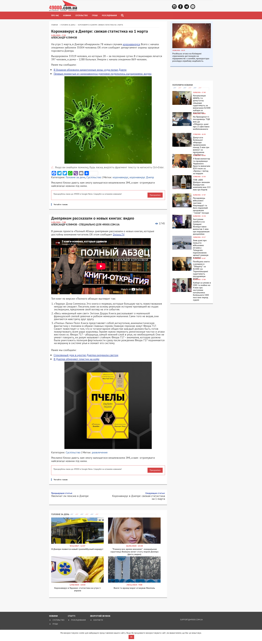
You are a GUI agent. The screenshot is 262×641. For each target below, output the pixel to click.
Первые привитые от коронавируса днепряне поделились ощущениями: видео (102, 73)
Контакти (98, 620)
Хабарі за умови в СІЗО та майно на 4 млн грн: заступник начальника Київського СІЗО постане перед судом (202, 291)
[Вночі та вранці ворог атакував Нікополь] (134, 582)
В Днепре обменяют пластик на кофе (76, 359)
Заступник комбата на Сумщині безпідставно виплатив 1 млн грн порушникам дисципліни (201, 226)
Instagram (174, 6)
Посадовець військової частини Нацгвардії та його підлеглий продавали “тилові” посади (201, 205)
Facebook (180, 6)
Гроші (95, 15)
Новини (67, 15)
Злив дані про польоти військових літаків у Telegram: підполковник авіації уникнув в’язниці (200, 249)
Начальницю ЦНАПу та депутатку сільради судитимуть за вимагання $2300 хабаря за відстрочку (201, 104)
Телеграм (186, 6)
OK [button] (131, 637)
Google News (192, 6)
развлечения (99, 452)
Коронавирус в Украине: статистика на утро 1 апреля (77, 589)
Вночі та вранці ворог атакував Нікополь (134, 588)
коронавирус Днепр (141, 177)
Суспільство (81, 15)
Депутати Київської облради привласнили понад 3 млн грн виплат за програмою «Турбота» (201, 146)
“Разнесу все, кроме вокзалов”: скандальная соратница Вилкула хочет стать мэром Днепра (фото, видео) (134, 552)
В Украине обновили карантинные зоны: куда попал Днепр (90, 70)
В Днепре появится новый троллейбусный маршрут (77, 549)
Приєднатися (155, 195)
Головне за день (68, 25)
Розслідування (109, 15)
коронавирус (120, 177)
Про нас (55, 15)
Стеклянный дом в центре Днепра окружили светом (86, 355)
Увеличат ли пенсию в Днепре (70, 494)
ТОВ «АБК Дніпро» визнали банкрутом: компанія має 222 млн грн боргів (202, 184)
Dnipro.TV (118, 234)
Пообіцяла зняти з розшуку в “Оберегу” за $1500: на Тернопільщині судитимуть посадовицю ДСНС (201, 270)
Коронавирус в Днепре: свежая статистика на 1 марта (138, 496)
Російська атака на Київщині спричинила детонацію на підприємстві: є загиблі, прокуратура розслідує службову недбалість (190, 57)
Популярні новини (182, 85)
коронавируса (131, 44)
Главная (54, 25)
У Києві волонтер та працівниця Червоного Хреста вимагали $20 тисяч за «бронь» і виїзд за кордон (201, 166)
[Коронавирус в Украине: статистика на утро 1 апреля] (77, 582)
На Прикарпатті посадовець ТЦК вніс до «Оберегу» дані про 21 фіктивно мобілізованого (201, 122)
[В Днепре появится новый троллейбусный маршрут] (77, 543)
